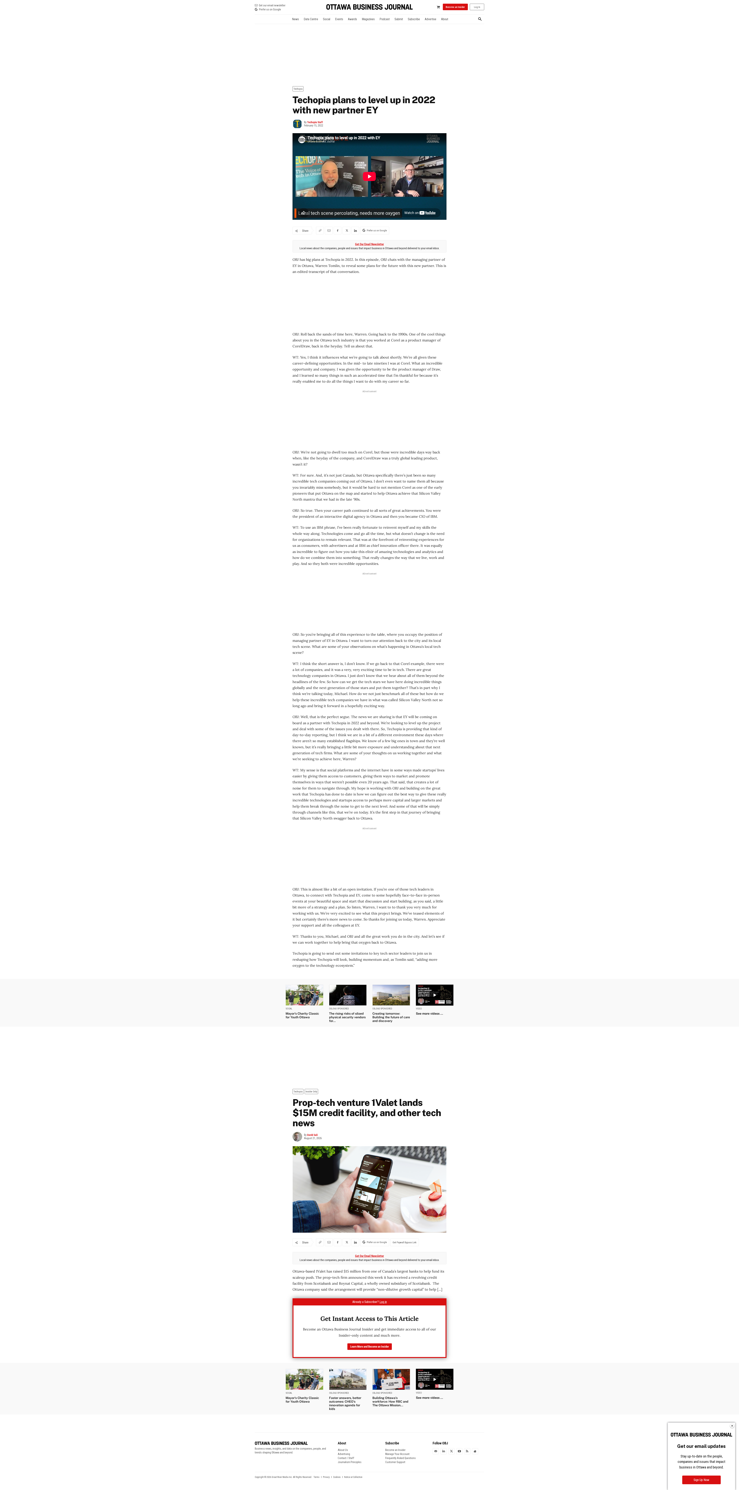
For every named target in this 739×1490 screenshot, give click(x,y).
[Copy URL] (320, 230)
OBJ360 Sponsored (339, 1009)
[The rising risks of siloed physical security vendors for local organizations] (348, 995)
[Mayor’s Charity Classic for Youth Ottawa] (304, 995)
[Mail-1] (436, 1451)
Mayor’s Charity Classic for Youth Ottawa (302, 1015)
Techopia (298, 88)
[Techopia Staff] (298, 124)
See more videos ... (429, 1013)
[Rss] (467, 1451)
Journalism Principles (349, 1462)
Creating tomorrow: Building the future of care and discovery (391, 1017)
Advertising (344, 1454)
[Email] (329, 230)
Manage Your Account (397, 1454)
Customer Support (395, 1462)
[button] (480, 19)
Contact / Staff (346, 1458)
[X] (346, 230)
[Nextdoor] (475, 1451)
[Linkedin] (355, 230)
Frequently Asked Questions (400, 1458)
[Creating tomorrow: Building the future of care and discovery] (391, 995)
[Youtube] (459, 1451)
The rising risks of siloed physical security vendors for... (347, 1017)
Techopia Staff (315, 122)
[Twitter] (451, 1451)
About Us (343, 1450)
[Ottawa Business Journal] (369, 7)
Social (289, 1009)
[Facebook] (337, 230)
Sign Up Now (701, 1480)
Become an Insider (395, 1450)
